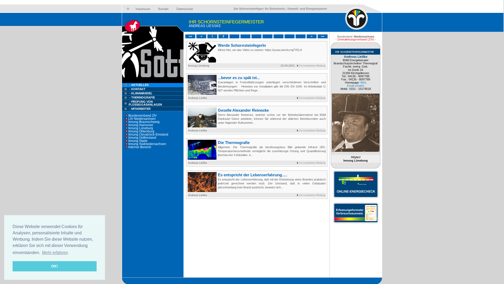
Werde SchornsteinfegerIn (242, 45)
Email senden (355, 85)
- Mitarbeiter (140, 108)
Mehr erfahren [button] (55, 252)
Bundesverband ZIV (142, 115)
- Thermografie (142, 97)
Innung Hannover (140, 125)
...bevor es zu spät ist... (239, 77)
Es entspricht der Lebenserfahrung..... (252, 175)
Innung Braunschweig (144, 122)
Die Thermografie (234, 142)
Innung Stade (138, 141)
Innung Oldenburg (141, 131)
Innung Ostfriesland (142, 138)
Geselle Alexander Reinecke (243, 110)
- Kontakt (137, 89)
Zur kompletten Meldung (312, 65)
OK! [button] (54, 266)
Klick (363, 82)
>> (322, 36)
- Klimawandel (141, 93)
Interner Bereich (139, 147)
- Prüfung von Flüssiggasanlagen (145, 103)
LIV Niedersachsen (142, 119)
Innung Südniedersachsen (147, 144)
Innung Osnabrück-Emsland (148, 134)
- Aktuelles (139, 84)
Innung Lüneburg (140, 128)
